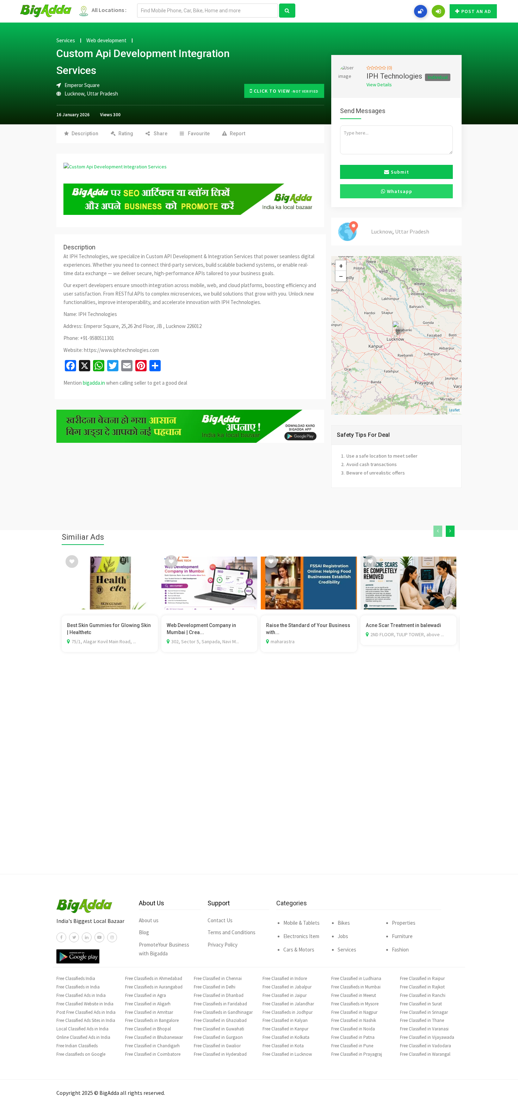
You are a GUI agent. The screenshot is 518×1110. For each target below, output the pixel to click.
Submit (399, 172)
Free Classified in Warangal (425, 1054)
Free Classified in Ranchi (422, 995)
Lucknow (74, 93)
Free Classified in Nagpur (354, 1012)
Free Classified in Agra (145, 995)
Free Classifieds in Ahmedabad (153, 978)
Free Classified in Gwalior (217, 1046)
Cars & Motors (298, 949)
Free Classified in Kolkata (286, 1037)
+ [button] (341, 266)
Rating (125, 133)
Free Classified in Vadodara (425, 1046)
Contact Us (220, 920)
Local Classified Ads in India (82, 1029)
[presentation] (437, 531)
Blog (144, 932)
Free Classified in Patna (353, 1037)
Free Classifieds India (75, 978)
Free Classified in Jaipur (285, 995)
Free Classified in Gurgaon (218, 1037)
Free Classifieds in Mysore (354, 1004)
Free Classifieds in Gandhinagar (223, 1012)
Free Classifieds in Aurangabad (154, 987)
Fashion (400, 949)
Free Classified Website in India (84, 1004)
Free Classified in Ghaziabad (220, 1020)
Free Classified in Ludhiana (356, 978)
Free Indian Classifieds (77, 1046)
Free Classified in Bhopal (148, 1029)
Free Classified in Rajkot (422, 987)
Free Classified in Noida (353, 1029)
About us (149, 920)
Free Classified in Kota (283, 1046)
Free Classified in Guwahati (219, 1029)
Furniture (402, 936)
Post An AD (476, 11)
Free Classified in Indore (285, 978)
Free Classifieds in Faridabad (220, 1004)
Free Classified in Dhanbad (218, 995)
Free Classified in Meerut (353, 995)
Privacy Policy (223, 944)
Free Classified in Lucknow (287, 1054)
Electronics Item (301, 936)
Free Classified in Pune (352, 1046)
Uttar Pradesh (102, 93)
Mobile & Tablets (301, 922)
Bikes (344, 922)
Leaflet (454, 410)
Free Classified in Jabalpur (287, 987)
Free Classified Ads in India (81, 995)
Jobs (343, 936)
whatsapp (399, 191)
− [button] (341, 276)
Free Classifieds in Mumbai (356, 987)
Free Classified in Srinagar (424, 1012)
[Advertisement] (259, 773)
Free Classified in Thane (422, 1020)
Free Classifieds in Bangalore (152, 1020)
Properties (403, 922)
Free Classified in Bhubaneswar (154, 1037)
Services (65, 40)
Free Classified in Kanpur (285, 1029)
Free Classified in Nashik (353, 1020)
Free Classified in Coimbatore (152, 1054)
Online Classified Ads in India (83, 1037)
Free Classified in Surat (421, 1004)
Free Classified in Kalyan (285, 1020)
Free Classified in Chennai (218, 978)
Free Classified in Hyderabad (220, 1054)
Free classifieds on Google (80, 1054)
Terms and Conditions (231, 932)
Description (85, 133)
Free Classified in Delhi (214, 987)
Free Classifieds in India (78, 987)
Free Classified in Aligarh (148, 1004)
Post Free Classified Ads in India (86, 1012)
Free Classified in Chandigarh (152, 1046)
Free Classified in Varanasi (424, 1029)
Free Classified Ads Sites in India (85, 1020)
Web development (106, 40)
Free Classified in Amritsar (149, 1012)
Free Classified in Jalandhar (288, 1004)
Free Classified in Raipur (422, 978)
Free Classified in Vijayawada (427, 1037)
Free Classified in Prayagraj (356, 1054)
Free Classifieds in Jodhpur (288, 1012)
